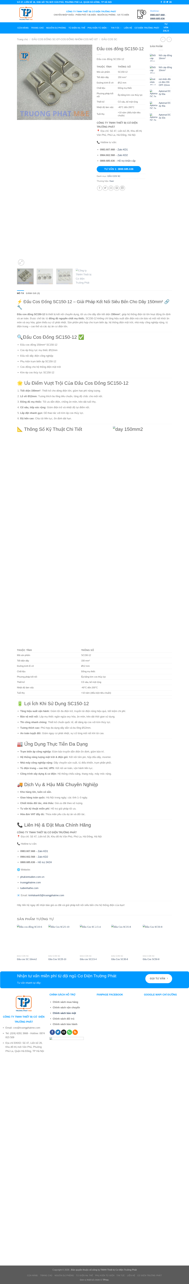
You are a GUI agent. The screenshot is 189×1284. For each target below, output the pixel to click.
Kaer (112, 181)
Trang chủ (37, 28)
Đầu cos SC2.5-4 (88, 959)
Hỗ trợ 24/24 (45, 862)
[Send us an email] (170, 2)
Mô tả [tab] (20, 293)
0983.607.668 (157, 15)
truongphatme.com (30, 882)
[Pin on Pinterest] (116, 188)
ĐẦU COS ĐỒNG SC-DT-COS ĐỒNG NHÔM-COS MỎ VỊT (65, 39)
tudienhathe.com (29, 888)
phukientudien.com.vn (32, 877)
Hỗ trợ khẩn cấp (126, 160)
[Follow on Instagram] (164, 2)
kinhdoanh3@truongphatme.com (46, 895)
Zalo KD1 (123, 149)
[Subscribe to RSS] (75, 1032)
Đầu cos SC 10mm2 (27, 959)
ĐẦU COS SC (109, 39)
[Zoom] (21, 262)
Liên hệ (128, 28)
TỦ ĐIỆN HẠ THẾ (77, 28)
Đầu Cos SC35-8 (119, 959)
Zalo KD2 (123, 155)
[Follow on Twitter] (167, 2)
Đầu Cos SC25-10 (57, 959)
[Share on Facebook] (99, 188)
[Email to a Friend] (111, 188)
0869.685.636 (157, 18)
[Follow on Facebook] (161, 2)
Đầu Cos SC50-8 (151, 959)
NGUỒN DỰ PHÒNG (56, 28)
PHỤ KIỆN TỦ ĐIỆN (97, 28)
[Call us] (69, 1032)
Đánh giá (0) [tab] (33, 293)
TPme (106, 1280)
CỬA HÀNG (23, 28)
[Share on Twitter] (105, 188)
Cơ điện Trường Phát (147, 28)
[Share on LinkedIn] (122, 188)
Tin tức (115, 28)
